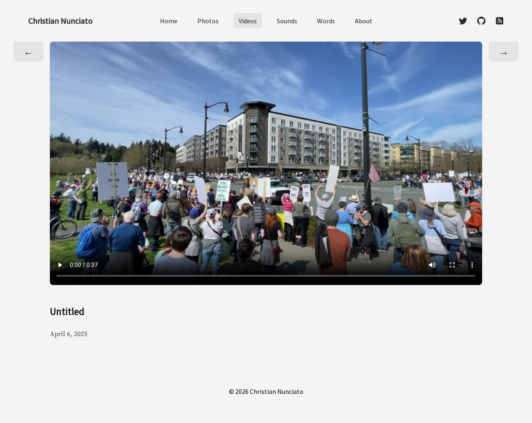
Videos (248, 21)
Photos (208, 21)
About (363, 21)
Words (326, 21)
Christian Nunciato (60, 20)
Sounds (287, 21)
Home (168, 21)
